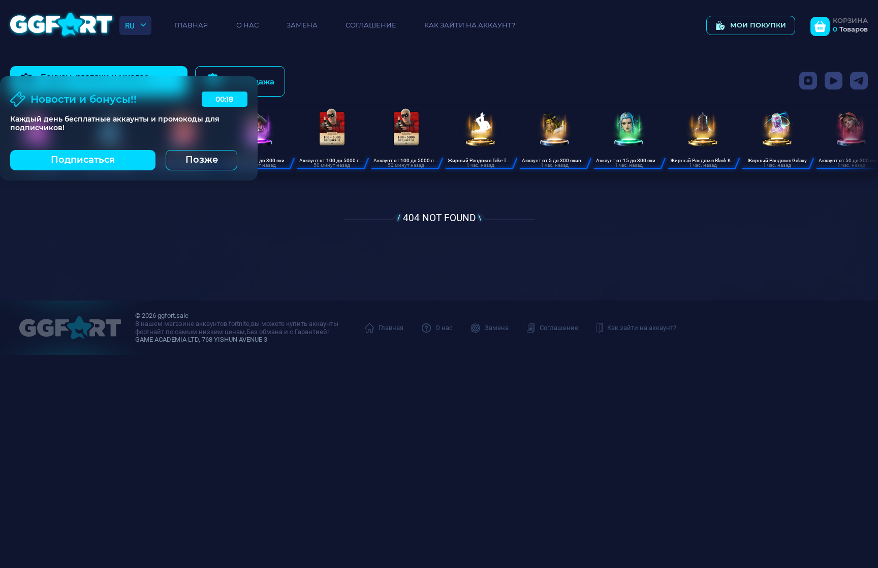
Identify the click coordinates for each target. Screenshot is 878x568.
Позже (201, 159)
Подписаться (83, 159)
